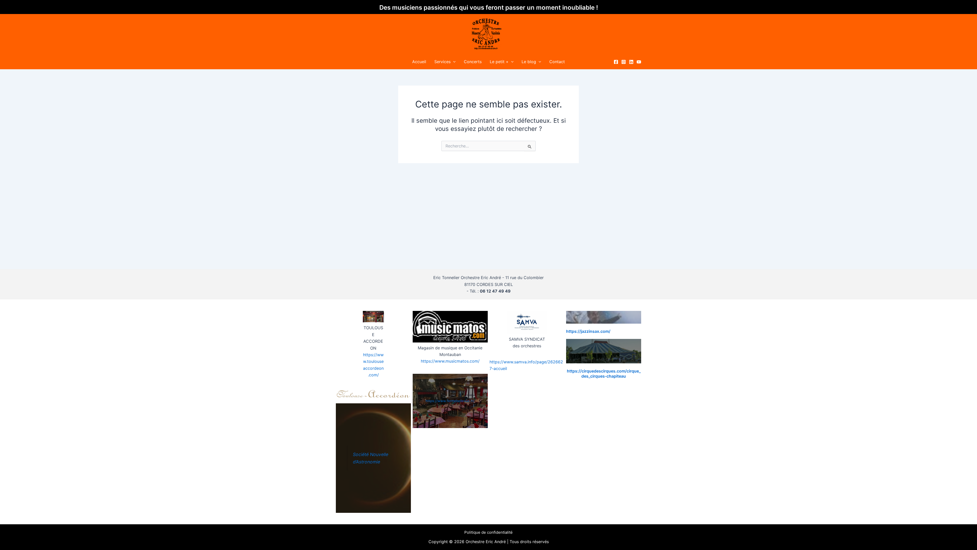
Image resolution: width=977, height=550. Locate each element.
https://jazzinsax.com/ (588, 331)
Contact (557, 61)
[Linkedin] (631, 62)
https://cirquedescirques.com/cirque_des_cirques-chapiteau (604, 373)
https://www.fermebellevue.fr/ (450, 401)
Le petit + (499, 61)
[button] (453, 61)
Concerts (473, 61)
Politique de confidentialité (488, 532)
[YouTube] (639, 62)
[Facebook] (616, 62)
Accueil (419, 61)
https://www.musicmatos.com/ (450, 361)
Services (442, 61)
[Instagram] (623, 62)
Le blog (529, 61)
